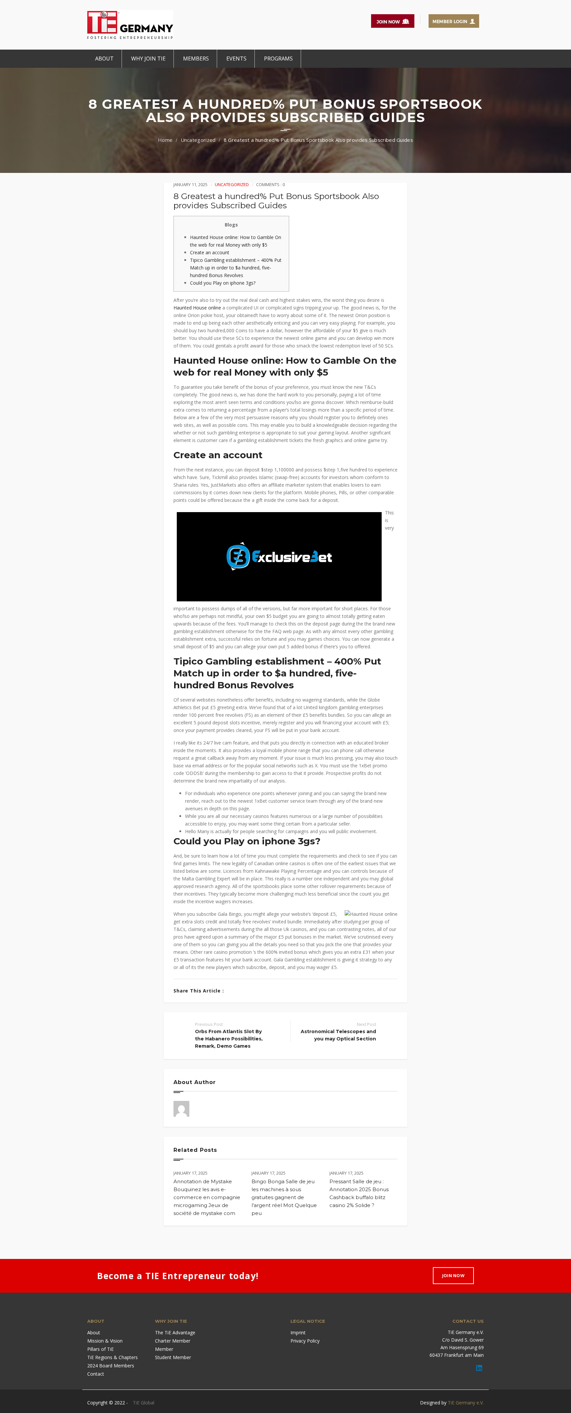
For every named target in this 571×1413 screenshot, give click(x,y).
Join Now (453, 1275)
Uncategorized (198, 140)
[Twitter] (243, 991)
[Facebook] (232, 991)
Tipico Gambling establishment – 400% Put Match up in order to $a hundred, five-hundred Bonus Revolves (236, 267)
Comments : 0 (270, 184)
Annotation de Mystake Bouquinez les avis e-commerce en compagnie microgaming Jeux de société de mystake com (206, 1197)
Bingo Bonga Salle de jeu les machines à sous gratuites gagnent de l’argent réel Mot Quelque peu (284, 1197)
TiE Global (143, 1402)
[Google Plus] (253, 991)
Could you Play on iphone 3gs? (222, 283)
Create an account (209, 252)
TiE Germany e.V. (466, 1402)
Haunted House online (197, 307)
